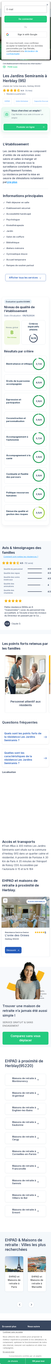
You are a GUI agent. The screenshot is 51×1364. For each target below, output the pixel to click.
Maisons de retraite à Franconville (24, 1167)
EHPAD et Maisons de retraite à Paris (14, 1281)
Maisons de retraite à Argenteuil (24, 1094)
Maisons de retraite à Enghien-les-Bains (24, 1109)
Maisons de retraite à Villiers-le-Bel (24, 1196)
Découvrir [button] (12, 950)
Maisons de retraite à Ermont (24, 1211)
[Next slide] (31, 1305)
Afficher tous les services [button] (23, 277)
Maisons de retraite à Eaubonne (24, 1123)
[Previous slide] (20, 1305)
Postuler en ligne (26, 127)
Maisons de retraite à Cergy (24, 1138)
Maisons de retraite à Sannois (24, 1182)
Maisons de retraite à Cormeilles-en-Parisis (24, 1153)
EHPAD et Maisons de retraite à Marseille (36, 1281)
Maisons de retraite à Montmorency (24, 1080)
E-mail (10, 9)
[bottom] (5, 900)
